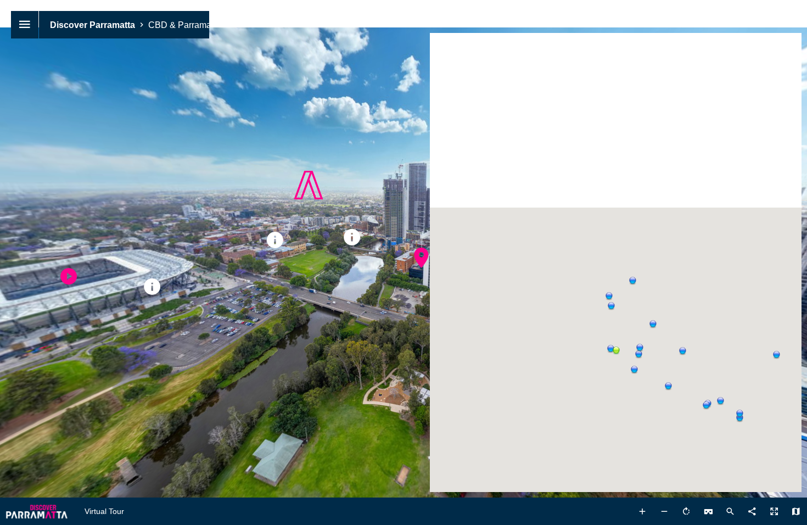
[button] (637, 353)
